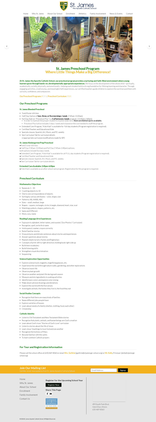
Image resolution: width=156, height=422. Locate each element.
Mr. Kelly (108, 353)
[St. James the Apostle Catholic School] (78, 6)
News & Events (116, 13)
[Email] (50, 395)
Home (25, 13)
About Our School (54, 13)
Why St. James (38, 13)
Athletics (82, 13)
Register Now (53, 385)
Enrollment (70, 13)
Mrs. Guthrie (69, 353)
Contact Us (25, 398)
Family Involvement (98, 13)
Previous (6, 46)
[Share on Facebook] (47, 395)
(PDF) (33, 96)
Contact (129, 13)
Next (149, 46)
